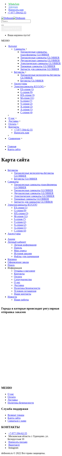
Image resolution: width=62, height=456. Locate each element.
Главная (12, 146)
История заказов (23, 253)
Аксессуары (20, 83)
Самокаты (20, 49)
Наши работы (21, 299)
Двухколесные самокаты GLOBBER (40, 60)
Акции (11, 239)
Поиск (11, 265)
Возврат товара (16, 415)
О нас (17, 282)
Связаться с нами (17, 420)
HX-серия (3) (27, 95)
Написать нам (21, 132)
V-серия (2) (26, 103)
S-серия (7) (26, 101)
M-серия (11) (27, 98)
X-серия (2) (26, 106)
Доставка (19, 285)
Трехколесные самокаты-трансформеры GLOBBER (34, 53)
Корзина (12, 259)
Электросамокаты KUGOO (29, 86)
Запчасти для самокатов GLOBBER (39, 69)
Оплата (18, 276)
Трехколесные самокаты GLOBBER (39, 57)
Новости (12, 296)
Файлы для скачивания (26, 256)
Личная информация (25, 244)
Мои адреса (20, 250)
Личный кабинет (17, 242)
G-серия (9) (26, 92)
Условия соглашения (25, 291)
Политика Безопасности (27, 288)
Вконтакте (14, 444)
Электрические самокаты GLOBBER (40, 63)
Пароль (18, 247)
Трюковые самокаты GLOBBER (37, 66)
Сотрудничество (23, 279)
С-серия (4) (26, 112)
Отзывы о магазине (24, 270)
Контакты (19, 273)
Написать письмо (17, 442)
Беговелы (19, 72)
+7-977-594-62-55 (23, 129)
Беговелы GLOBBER (32, 80)
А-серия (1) (26, 109)
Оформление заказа (18, 262)
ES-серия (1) (27, 89)
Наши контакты (22, 294)
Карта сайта (14, 149)
